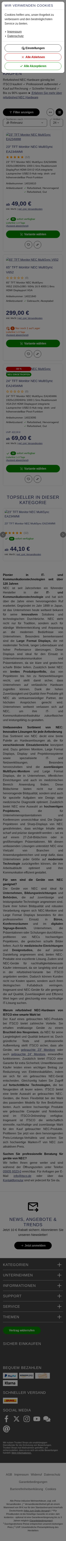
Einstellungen (35, 48)
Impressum (14, 31)
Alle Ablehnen (35, 57)
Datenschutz (15, 36)
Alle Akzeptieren (35, 66)
